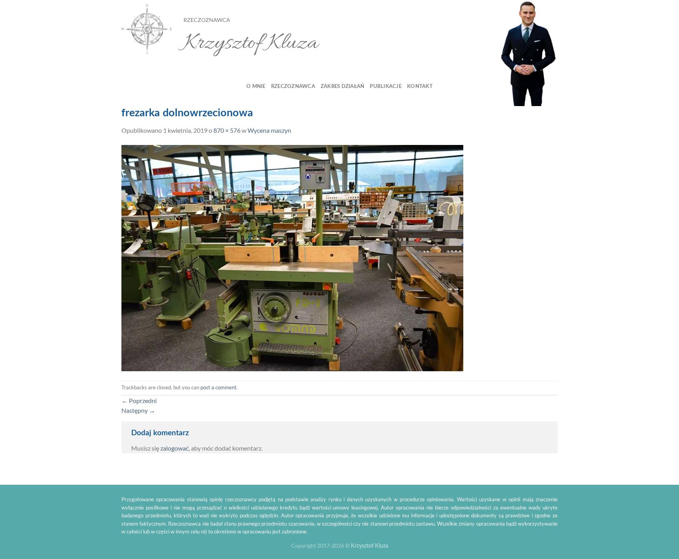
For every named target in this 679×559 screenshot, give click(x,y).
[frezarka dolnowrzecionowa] (292, 257)
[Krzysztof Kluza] (146, 29)
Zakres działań (343, 86)
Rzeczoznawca (293, 86)
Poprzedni (139, 400)
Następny (138, 410)
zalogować (174, 448)
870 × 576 (226, 130)
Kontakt (420, 86)
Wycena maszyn (269, 130)
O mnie (256, 86)
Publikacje (386, 86)
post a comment (218, 387)
